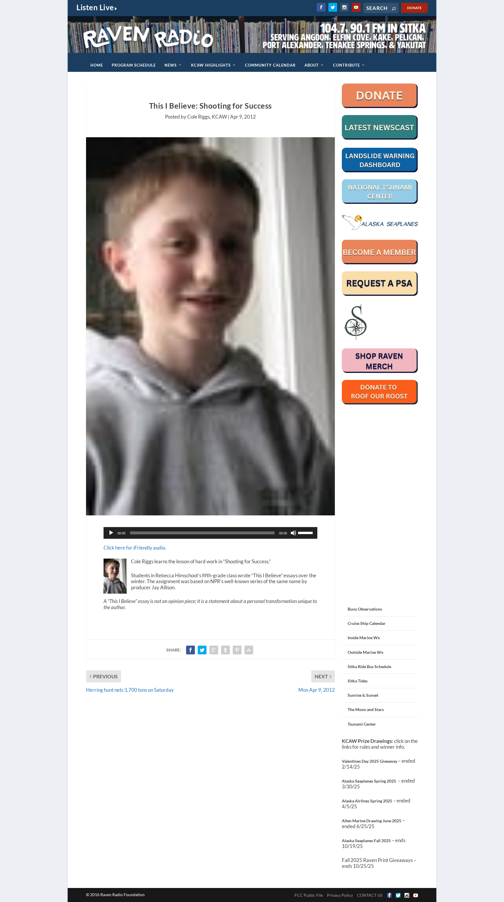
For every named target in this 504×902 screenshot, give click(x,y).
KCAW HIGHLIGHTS (211, 65)
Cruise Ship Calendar (367, 623)
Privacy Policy (340, 895)
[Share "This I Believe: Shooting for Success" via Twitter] (202, 650)
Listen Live (95, 7)
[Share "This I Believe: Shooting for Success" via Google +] (214, 650)
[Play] (111, 533)
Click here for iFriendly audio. (135, 548)
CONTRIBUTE (346, 65)
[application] (210, 533)
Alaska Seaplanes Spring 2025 (369, 780)
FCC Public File (309, 895)
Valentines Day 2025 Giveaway (369, 761)
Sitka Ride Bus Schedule (369, 666)
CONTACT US (369, 895)
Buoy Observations (365, 608)
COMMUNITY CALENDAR (270, 65)
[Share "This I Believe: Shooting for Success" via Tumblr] (225, 650)
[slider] (306, 532)
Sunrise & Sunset (363, 695)
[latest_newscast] (380, 137)
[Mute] (293, 533)
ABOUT (311, 65)
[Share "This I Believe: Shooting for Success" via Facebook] (190, 650)
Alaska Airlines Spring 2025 (367, 800)
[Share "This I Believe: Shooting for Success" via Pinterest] (237, 650)
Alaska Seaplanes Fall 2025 (366, 840)
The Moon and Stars (366, 709)
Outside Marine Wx (366, 652)
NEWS (170, 65)
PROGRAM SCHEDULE (134, 65)
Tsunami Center (362, 724)
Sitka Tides (358, 680)
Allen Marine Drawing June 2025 (371, 820)
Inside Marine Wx (364, 637)
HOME (96, 65)
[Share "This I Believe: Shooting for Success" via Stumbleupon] (249, 650)
